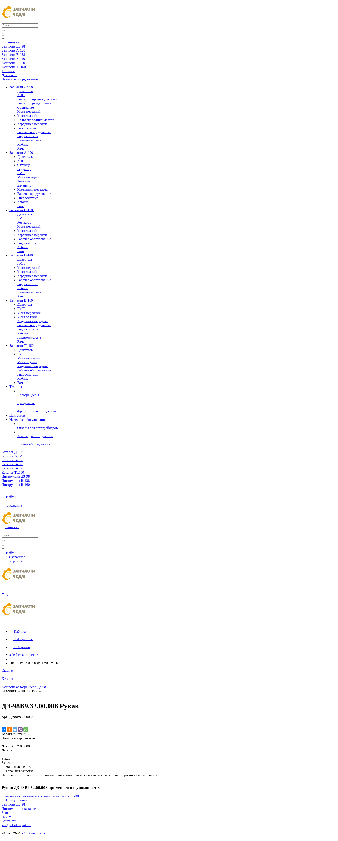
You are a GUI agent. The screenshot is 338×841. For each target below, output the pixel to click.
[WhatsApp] (25, 729)
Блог (5, 813)
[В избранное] (3, 721)
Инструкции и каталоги (20, 808)
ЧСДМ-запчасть (34, 833)
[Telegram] (15, 729)
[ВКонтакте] (4, 729)
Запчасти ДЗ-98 (13, 804)
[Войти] (3, 588)
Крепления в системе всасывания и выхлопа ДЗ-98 (40, 796)
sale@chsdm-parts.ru (24, 655)
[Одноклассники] (9, 729)
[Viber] (20, 729)
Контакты (9, 821)
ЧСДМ (7, 817)
